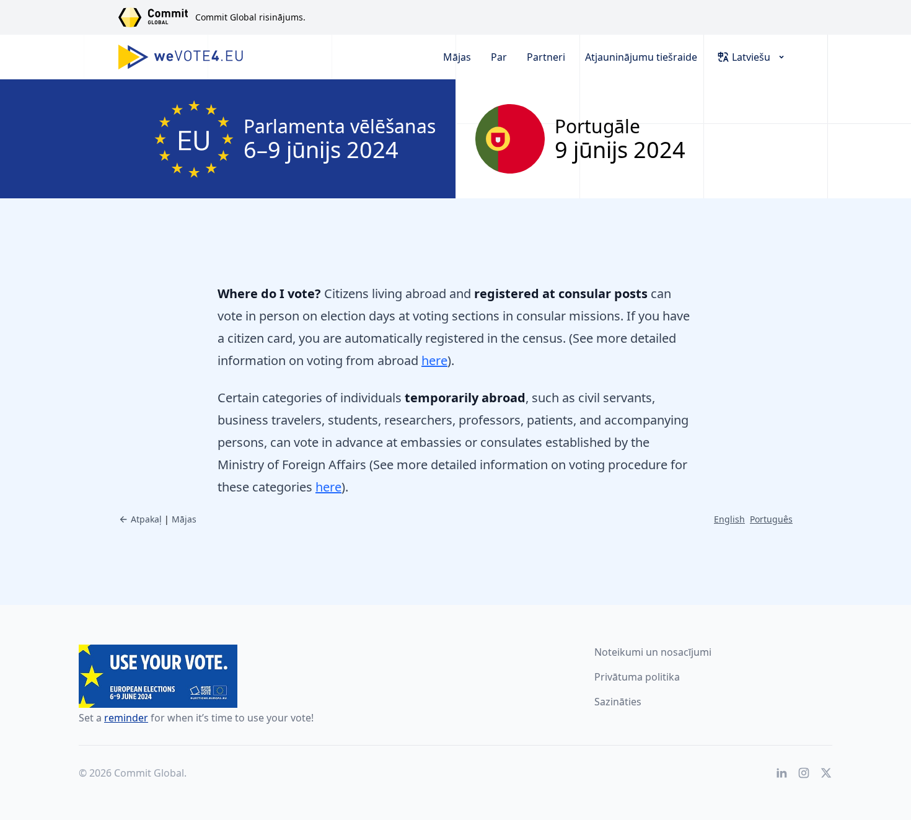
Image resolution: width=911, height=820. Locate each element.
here (434, 360)
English (729, 519)
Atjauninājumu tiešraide (641, 57)
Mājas (457, 57)
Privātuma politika (637, 677)
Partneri (546, 57)
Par (499, 57)
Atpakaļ (146, 519)
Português (771, 519)
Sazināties (617, 701)
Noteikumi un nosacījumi (652, 652)
